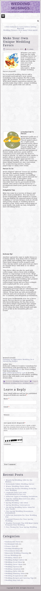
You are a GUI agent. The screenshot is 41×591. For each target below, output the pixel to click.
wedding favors (28, 383)
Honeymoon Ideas (12, 551)
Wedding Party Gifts (13, 571)
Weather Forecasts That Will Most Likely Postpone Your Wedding (21, 524)
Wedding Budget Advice (15, 560)
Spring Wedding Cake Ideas (17, 503)
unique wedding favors (12, 369)
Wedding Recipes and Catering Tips (19, 578)
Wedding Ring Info (12, 580)
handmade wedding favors (12, 383)
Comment (7, 444)
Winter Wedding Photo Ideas (17, 486)
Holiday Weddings (12, 548)
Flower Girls (10, 546)
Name (6, 399)
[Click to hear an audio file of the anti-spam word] (13, 437)
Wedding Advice (11, 557)
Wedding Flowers (12, 567)
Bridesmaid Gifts (12, 544)
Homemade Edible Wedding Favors (20, 484)
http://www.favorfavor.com (14, 373)
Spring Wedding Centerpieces (18, 505)
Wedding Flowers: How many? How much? (20, 30)
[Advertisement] (20, 109)
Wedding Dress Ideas (13, 562)
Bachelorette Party (12, 542)
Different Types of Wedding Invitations (21, 496)
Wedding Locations (13, 569)
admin (31, 49)
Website (6, 415)
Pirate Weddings (12, 555)
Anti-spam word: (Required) (14, 423)
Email (6, 407)
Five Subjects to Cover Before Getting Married (21, 27)
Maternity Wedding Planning (16, 553)
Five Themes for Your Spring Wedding (21, 527)
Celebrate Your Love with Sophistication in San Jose (15, 493)
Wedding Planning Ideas (15, 573)
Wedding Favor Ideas (20, 381)
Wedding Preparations (14, 576)
